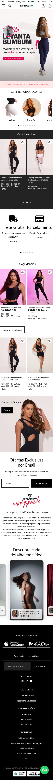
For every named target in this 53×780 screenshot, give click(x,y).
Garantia (26, 758)
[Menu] (3, 6)
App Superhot (26, 724)
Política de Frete (26, 748)
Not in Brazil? (26, 719)
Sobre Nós (26, 714)
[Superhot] (26, 6)
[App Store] (14, 644)
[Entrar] (43, 6)
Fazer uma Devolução (26, 701)
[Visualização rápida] (22, 142)
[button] (49, 6)
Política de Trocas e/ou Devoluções (26, 743)
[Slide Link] (26, 45)
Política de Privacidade (26, 753)
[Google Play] (39, 644)
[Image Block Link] (26, 424)
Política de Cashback (26, 738)
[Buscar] (10, 6)
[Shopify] (19, 773)
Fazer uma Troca (27, 695)
